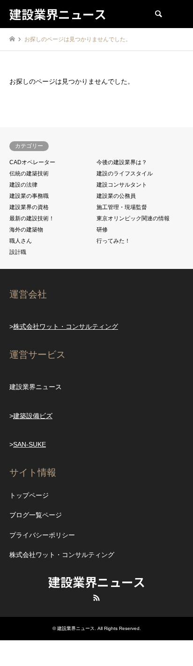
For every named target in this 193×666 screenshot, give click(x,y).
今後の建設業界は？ (121, 162)
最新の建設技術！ (31, 218)
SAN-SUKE (29, 444)
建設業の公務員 (116, 196)
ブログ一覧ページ (35, 515)
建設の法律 (23, 184)
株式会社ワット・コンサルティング (65, 326)
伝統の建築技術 (29, 173)
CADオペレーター (32, 162)
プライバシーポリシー (42, 535)
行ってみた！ (113, 241)
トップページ (29, 495)
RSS (96, 597)
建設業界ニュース (96, 581)
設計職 (17, 252)
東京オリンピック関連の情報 (133, 218)
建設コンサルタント (121, 184)
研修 (102, 229)
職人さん (20, 241)
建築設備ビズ (32, 416)
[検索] (158, 14)
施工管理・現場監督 (121, 207)
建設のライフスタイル (124, 173)
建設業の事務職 (29, 196)
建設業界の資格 (29, 207)
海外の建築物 (26, 229)
